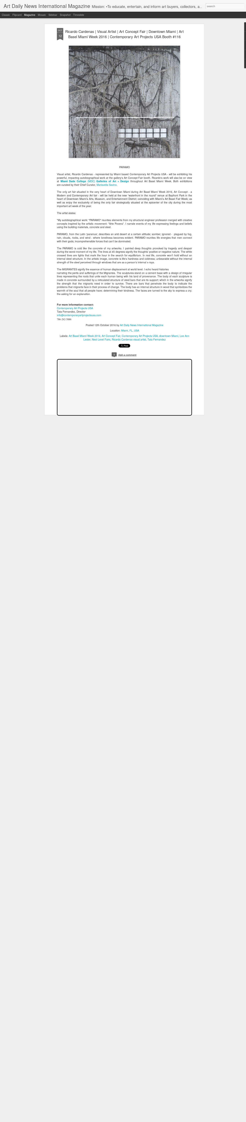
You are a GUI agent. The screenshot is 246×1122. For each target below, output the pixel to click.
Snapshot (65, 15)
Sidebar (52, 15)
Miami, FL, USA (130, 330)
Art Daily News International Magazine (141, 325)
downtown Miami (168, 336)
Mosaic (42, 15)
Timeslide (78, 15)
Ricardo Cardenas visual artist (129, 339)
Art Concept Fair (111, 336)
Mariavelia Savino (107, 185)
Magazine (29, 15)
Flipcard (17, 15)
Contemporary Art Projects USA (75, 308)
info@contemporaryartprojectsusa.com (79, 315)
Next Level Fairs (101, 339)
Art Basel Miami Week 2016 (84, 336)
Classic (6, 15)
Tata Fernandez (156, 339)
